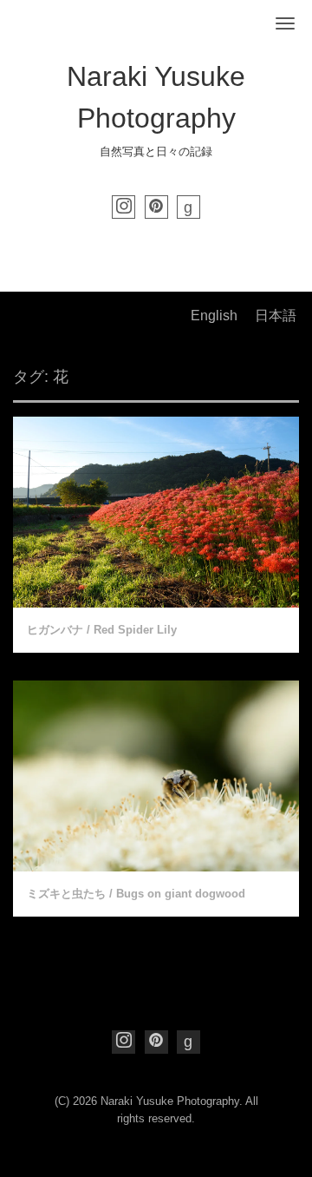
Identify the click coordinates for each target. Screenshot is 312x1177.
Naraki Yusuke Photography (170, 1101)
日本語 (275, 315)
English (214, 315)
